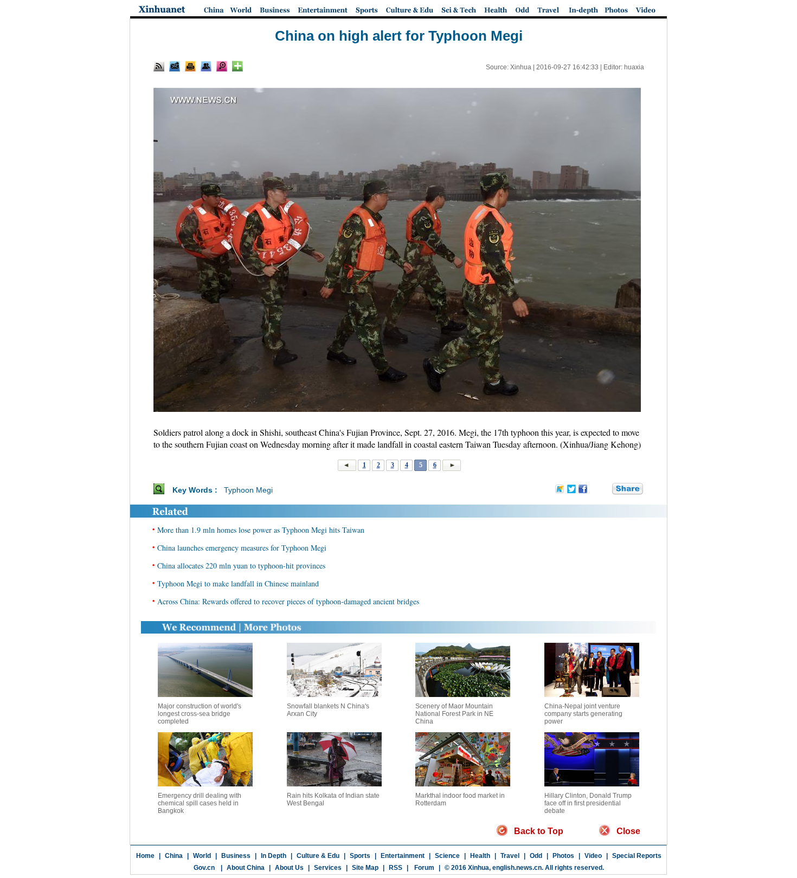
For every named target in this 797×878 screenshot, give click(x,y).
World (202, 856)
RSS (395, 867)
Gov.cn (204, 867)
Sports (360, 856)
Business (235, 856)
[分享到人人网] (604, 489)
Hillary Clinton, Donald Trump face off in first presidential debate (588, 803)
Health (480, 856)
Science (447, 856)
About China (246, 867)
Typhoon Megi (248, 490)
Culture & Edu (318, 856)
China (174, 856)
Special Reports (636, 856)
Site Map (365, 867)
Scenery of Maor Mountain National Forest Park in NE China (454, 713)
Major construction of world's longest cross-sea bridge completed (199, 713)
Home (145, 856)
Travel (509, 856)
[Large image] (221, 66)
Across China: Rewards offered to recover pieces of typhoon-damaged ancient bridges (288, 601)
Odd (536, 856)
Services (328, 867)
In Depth (273, 856)
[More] (237, 66)
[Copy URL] (206, 66)
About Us (289, 867)
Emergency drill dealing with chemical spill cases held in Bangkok (199, 803)
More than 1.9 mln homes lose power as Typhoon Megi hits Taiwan (260, 530)
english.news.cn (517, 867)
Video (593, 856)
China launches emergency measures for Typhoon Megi (241, 548)
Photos (563, 856)
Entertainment (403, 856)
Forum (423, 867)
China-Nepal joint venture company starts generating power (583, 713)
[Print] (190, 66)
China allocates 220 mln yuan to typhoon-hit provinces (241, 565)
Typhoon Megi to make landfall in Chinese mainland (238, 583)
